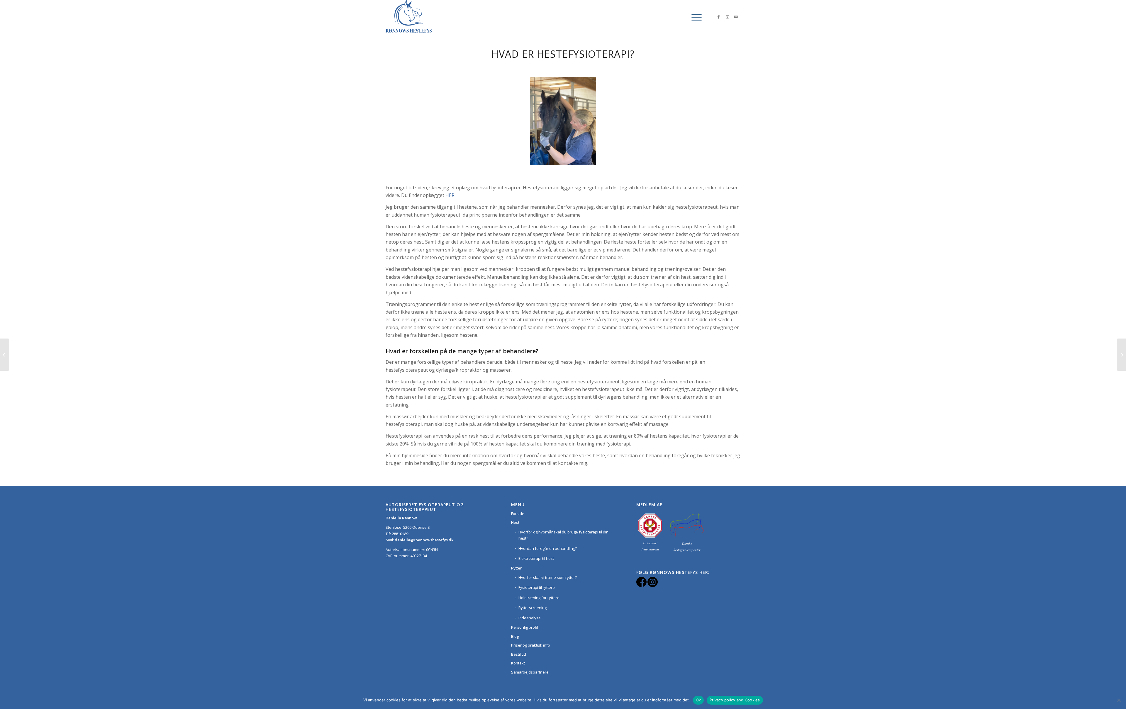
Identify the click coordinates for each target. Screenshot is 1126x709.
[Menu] (695, 17)
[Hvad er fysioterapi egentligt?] (4, 355)
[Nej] (1119, 700)
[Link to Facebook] (718, 16)
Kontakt (518, 663)
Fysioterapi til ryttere (536, 587)
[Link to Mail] (736, 16)
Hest (515, 522)
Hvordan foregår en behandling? (547, 548)
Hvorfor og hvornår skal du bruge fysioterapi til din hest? (563, 535)
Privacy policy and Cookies (735, 700)
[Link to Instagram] (727, 16)
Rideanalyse (529, 617)
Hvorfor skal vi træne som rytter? (547, 577)
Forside (517, 513)
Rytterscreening (532, 607)
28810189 (400, 533)
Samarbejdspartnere (530, 672)
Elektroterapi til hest (536, 558)
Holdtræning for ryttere (538, 597)
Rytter (516, 568)
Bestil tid (518, 654)
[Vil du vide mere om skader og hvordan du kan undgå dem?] (1121, 355)
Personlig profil (524, 627)
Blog (515, 636)
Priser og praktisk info (530, 645)
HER (450, 195)
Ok (698, 700)
